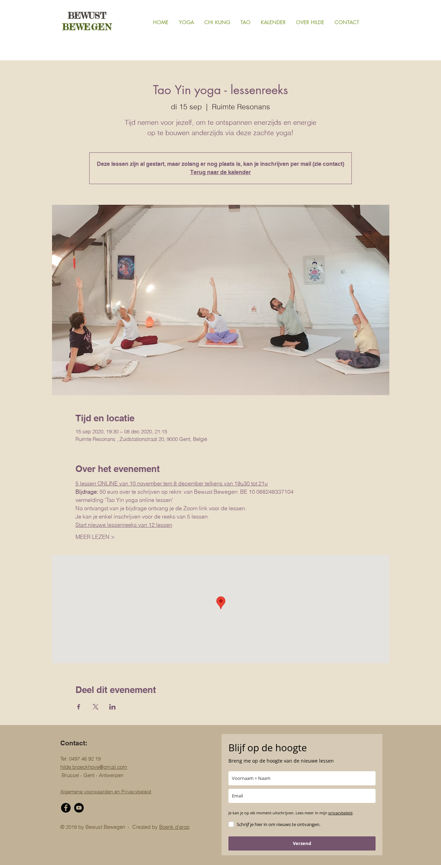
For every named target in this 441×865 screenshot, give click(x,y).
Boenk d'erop (174, 827)
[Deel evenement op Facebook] (78, 707)
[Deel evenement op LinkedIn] (112, 707)
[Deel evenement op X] (95, 707)
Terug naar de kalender (220, 172)
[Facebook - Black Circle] (66, 808)
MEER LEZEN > (95, 536)
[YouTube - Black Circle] (79, 808)
